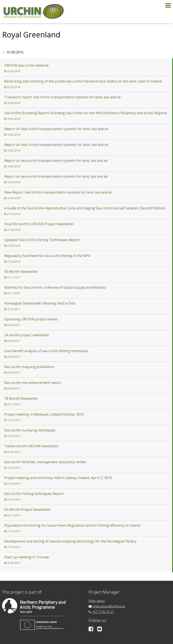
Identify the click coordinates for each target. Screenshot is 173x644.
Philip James (97, 601)
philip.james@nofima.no (108, 606)
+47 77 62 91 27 (103, 612)
